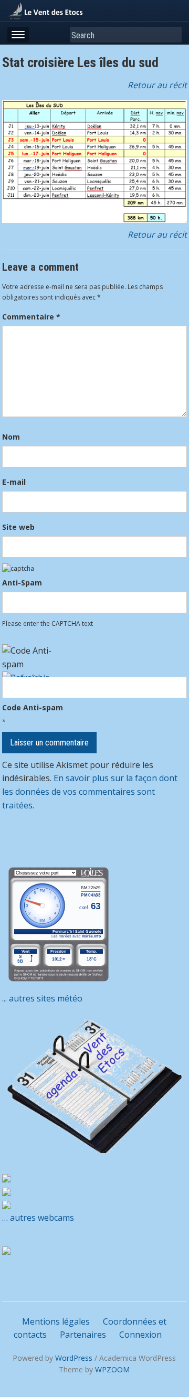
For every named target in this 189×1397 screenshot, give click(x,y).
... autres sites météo (42, 998)
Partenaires (83, 1334)
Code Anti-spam (32, 707)
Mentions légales (56, 1321)
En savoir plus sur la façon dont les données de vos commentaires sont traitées (89, 791)
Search (171, 34)
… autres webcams (38, 1217)
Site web (18, 527)
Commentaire (31, 317)
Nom (11, 437)
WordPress (73, 1358)
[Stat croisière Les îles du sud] (94, 161)
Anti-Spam (22, 583)
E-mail (14, 482)
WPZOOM (112, 1369)
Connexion (140, 1334)
